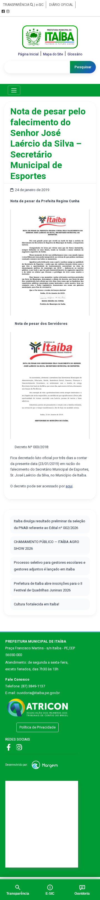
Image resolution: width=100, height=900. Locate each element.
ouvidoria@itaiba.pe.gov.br (38, 692)
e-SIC (40, 4)
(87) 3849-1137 (33, 686)
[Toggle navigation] (14, 90)
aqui (69, 486)
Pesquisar (82, 67)
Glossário (75, 54)
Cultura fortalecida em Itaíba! (36, 604)
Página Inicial (28, 54)
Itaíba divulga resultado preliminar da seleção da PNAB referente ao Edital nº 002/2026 (49, 524)
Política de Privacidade (37, 727)
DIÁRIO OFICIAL (61, 4)
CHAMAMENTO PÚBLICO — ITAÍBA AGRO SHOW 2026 (46, 545)
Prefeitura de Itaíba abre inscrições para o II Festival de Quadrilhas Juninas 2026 (48, 587)
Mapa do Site (53, 54)
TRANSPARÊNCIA (16, 4)
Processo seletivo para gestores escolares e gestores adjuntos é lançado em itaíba (49, 566)
